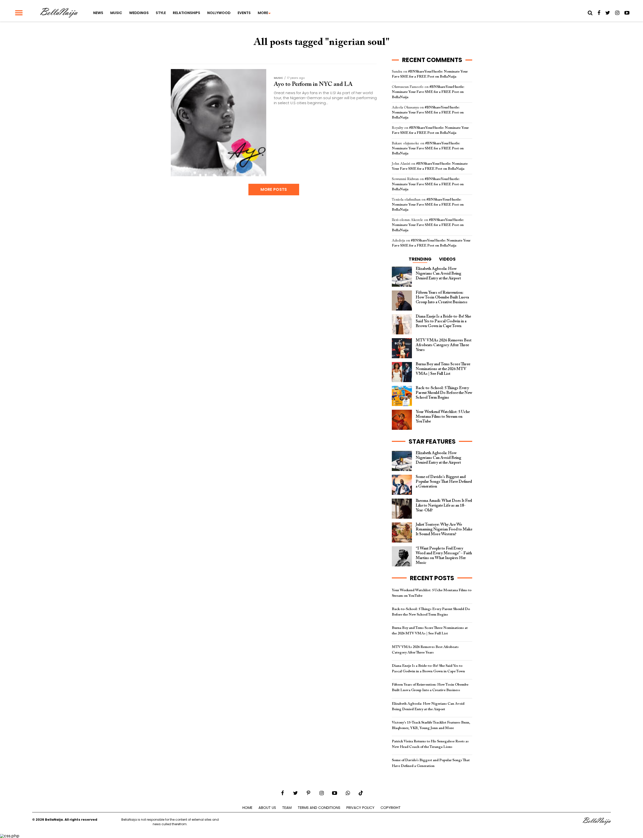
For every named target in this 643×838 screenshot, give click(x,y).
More (263, 12)
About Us (267, 807)
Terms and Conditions (319, 807)
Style (161, 12)
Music (116, 12)
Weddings (139, 12)
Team (287, 807)
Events (244, 12)
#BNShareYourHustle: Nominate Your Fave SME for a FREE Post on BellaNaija (428, 92)
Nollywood (219, 12)
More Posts (273, 189)
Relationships (186, 12)
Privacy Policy (360, 807)
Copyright (391, 807)
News (98, 12)
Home (247, 807)
